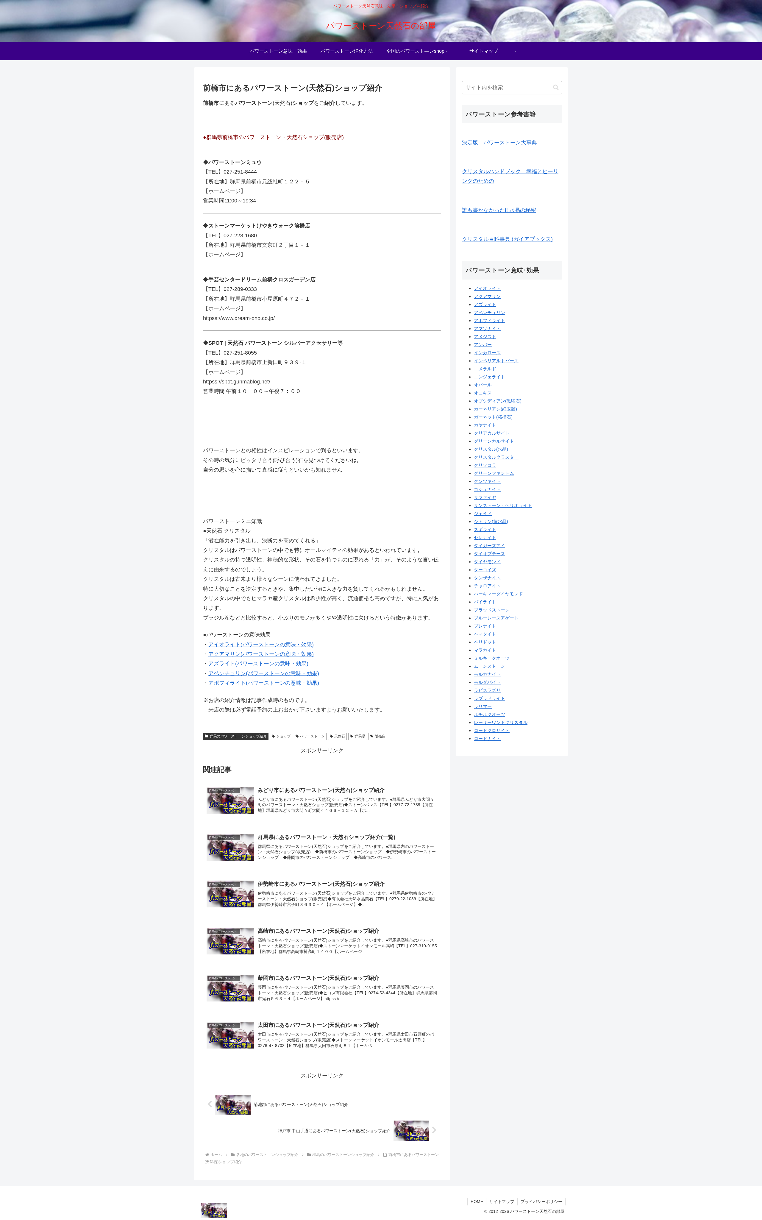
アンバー (483, 344)
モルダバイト (487, 682)
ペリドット (485, 642)
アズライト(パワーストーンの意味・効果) (258, 664)
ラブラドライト (489, 698)
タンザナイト (487, 577)
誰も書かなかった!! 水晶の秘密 (499, 210)
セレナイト (485, 537)
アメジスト (485, 336)
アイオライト (487, 288)
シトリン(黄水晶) (491, 521)
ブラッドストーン (492, 609)
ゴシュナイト (487, 489)
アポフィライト (489, 320)
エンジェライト (489, 376)
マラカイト (485, 650)
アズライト (485, 304)
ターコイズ (485, 569)
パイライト (485, 601)
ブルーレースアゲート (496, 617)
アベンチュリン (489, 312)
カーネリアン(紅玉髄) (495, 408)
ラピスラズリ (487, 690)
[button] (556, 87)
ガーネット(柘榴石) (493, 416)
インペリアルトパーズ (496, 360)
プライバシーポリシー (541, 1201)
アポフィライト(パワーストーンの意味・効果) (263, 683)
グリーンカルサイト (494, 441)
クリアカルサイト (492, 433)
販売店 (380, 736)
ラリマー (483, 706)
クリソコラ (485, 465)
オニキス (483, 392)
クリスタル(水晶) (491, 449)
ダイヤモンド (487, 561)
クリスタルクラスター (496, 457)
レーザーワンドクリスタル (500, 722)
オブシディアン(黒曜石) (497, 400)
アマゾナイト (487, 328)
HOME (477, 1201)
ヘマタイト (485, 633)
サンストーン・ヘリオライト (503, 505)
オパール (483, 384)
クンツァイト (487, 481)
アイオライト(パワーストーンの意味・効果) (261, 645)
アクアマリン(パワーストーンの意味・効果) (261, 654)
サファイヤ (485, 497)
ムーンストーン (489, 666)
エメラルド (485, 368)
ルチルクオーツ (489, 714)
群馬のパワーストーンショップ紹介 (238, 736)
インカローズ (487, 352)
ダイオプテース (489, 553)
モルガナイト (487, 674)
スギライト (485, 529)
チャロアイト (487, 585)
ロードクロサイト (492, 730)
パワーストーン (312, 736)
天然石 (339, 736)
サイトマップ (501, 1201)
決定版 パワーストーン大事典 (499, 143)
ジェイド (483, 513)
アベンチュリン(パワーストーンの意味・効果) (263, 673)
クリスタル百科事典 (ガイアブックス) (507, 239)
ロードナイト (487, 738)
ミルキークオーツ (492, 658)
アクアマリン (487, 296)
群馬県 (360, 736)
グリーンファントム (494, 473)
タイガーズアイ (489, 545)
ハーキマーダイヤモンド (498, 593)
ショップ (283, 736)
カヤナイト (485, 425)
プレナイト (485, 625)
